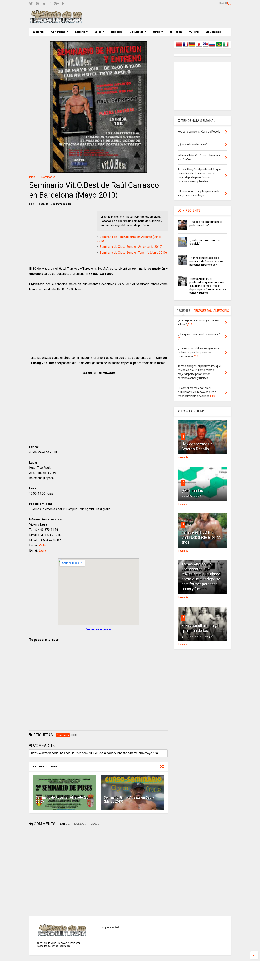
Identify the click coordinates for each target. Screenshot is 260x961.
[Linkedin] (43, 3)
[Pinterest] (37, 3)
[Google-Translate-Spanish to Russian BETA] (212, 46)
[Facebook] (63, 3)
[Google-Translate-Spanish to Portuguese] (219, 46)
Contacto (215, 31)
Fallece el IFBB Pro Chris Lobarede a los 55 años (201, 537)
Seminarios (48, 176)
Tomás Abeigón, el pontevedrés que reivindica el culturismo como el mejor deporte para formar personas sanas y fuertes (207, 285)
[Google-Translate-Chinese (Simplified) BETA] (179, 46)
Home (39, 31)
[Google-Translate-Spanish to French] (186, 46)
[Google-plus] (56, 3)
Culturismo (58, 31)
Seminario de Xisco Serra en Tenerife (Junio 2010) (133, 252)
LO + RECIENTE (189, 210)
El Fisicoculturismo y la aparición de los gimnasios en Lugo (200, 630)
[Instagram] (49, 3)
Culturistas (136, 31)
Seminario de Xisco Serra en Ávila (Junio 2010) (131, 247)
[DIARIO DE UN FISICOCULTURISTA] (55, 22)
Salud (98, 31)
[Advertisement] (161, 17)
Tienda (177, 31)
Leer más (183, 457)
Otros (156, 31)
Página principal (110, 927)
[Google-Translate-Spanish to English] (206, 46)
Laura (42, 550)
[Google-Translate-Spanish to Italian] (226, 46)
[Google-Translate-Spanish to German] (192, 46)
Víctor (43, 545)
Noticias (116, 31)
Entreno (80, 31)
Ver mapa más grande (98, 629)
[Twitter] (31, 3)
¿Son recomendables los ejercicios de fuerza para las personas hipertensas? (206, 261)
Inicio (32, 176)
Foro (195, 31)
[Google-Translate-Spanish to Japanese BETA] (199, 46)
